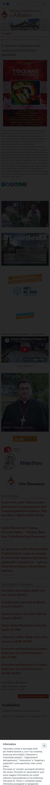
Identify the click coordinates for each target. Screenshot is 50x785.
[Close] (44, 745)
